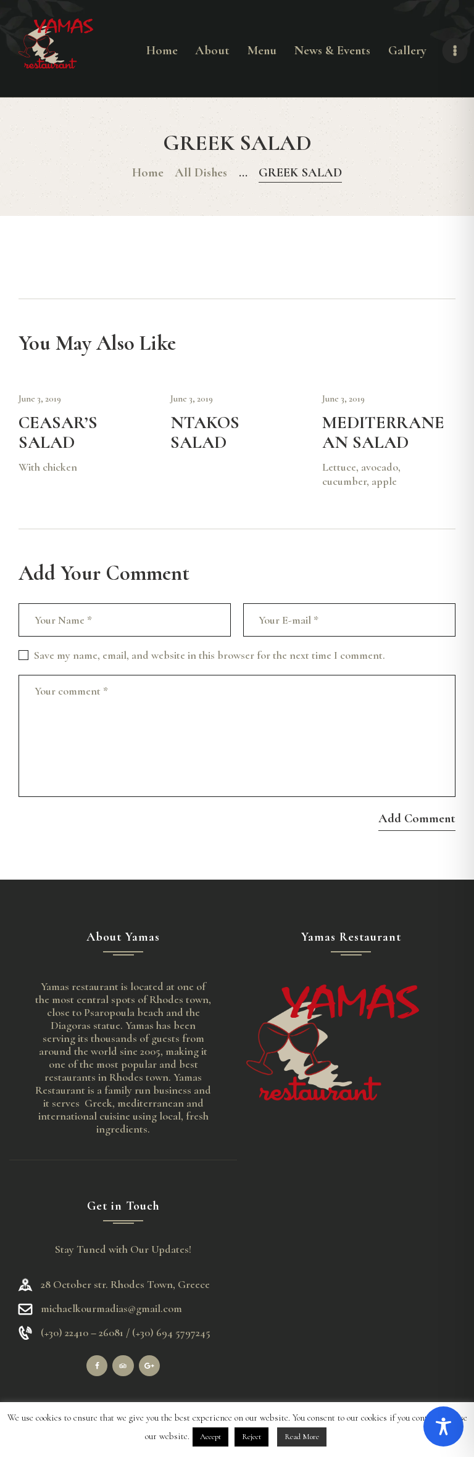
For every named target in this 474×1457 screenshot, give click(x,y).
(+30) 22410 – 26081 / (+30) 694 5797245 (125, 1332)
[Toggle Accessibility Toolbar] (443, 1426)
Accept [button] (210, 1437)
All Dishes (201, 172)
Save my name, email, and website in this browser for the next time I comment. (209, 655)
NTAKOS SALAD (204, 433)
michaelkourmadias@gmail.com (111, 1308)
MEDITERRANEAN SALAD (383, 433)
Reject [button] (251, 1437)
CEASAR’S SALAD (58, 433)
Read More (302, 1437)
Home (148, 172)
